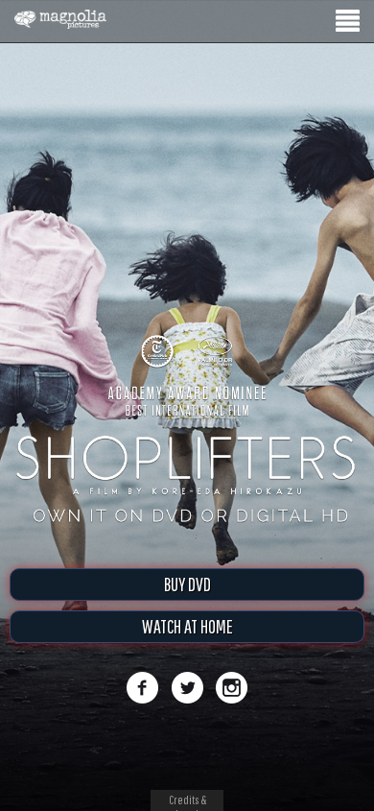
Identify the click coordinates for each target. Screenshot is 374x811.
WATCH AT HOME (187, 626)
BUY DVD (187, 584)
